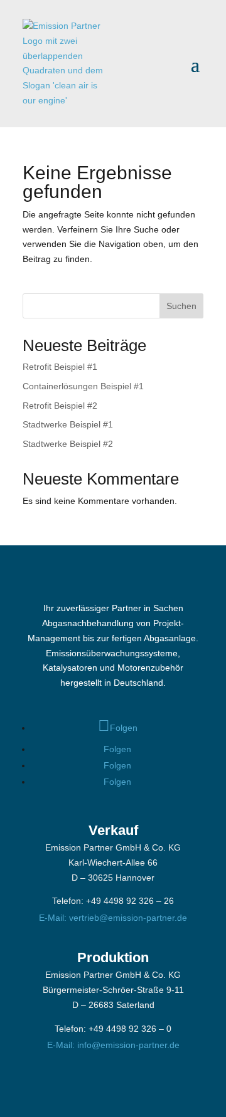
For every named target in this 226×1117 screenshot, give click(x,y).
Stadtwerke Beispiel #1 (68, 424)
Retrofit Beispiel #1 (60, 367)
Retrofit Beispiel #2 (60, 406)
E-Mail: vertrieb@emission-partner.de (113, 918)
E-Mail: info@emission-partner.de (113, 1045)
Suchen (181, 306)
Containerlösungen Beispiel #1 (83, 386)
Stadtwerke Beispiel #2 (68, 444)
